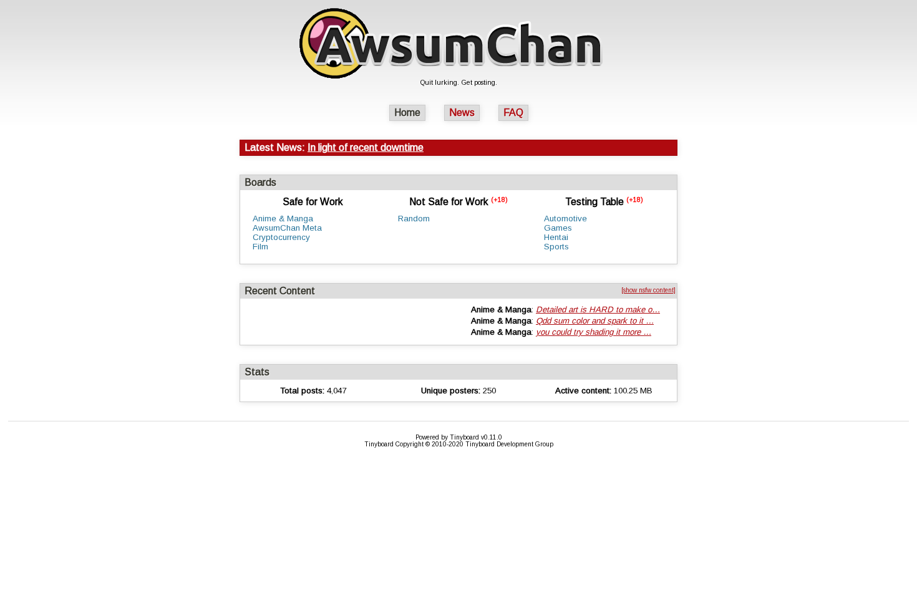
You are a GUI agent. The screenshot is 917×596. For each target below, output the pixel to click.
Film (260, 246)
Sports (556, 246)
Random (414, 218)
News (462, 112)
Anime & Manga (283, 218)
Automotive (565, 218)
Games (558, 228)
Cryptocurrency (281, 237)
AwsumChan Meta (287, 228)
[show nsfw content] (648, 290)
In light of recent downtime (366, 147)
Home (407, 112)
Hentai (556, 237)
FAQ (513, 112)
